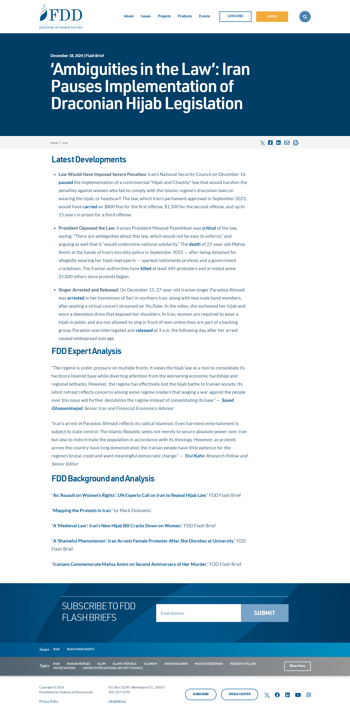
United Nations (64, 668)
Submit (264, 614)
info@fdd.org (117, 701)
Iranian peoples (78, 664)
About (129, 16)
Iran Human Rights (80, 649)
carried (90, 206)
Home (54, 143)
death (195, 244)
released (144, 330)
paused (66, 182)
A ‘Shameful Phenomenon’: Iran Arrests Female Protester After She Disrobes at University (143, 540)
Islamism (150, 664)
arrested (76, 298)
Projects (164, 16)
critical (209, 228)
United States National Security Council (113, 668)
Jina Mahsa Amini (176, 664)
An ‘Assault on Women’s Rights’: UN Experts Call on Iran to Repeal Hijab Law (129, 495)
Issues (146, 16)
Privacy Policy (48, 701)
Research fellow (243, 664)
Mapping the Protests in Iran (82, 510)
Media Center (239, 694)
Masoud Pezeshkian (209, 664)
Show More (297, 666)
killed (145, 268)
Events (204, 16)
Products (185, 16)
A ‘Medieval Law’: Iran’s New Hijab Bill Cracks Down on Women (117, 525)
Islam (101, 664)
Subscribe (236, 16)
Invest (272, 17)
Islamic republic (125, 664)
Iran (65, 143)
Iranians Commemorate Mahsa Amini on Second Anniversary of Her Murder (129, 564)
